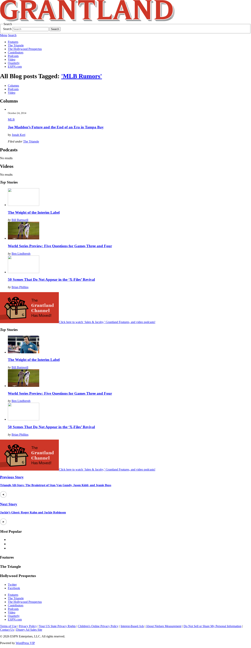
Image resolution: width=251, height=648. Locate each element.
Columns (13, 85)
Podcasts (13, 56)
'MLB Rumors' (81, 76)
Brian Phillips (20, 287)
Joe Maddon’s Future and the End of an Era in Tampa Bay (56, 127)
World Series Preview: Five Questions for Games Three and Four (60, 246)
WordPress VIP (25, 643)
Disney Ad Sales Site (29, 629)
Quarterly (14, 63)
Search (7, 29)
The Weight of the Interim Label (34, 212)
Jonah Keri (18, 134)
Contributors (15, 52)
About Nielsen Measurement (163, 626)
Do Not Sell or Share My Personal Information (212, 626)
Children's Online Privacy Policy (98, 626)
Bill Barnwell (20, 220)
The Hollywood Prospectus (25, 49)
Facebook (14, 588)
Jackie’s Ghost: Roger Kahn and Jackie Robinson (33, 512)
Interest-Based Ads (132, 626)
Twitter (12, 584)
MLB (11, 119)
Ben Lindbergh (21, 253)
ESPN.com (15, 66)
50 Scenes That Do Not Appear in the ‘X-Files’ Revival (51, 279)
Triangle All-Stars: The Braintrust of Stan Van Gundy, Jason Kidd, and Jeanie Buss (55, 485)
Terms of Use (8, 626)
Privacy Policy (28, 626)
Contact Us (7, 629)
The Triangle (16, 45)
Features (13, 42)
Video (11, 59)
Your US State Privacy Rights (57, 626)
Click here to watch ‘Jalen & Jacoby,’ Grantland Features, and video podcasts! (107, 322)
